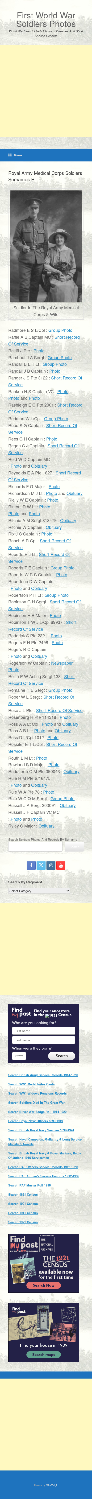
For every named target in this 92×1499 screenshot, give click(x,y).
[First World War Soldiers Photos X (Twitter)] (41, 865)
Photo (39, 350)
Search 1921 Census (23, 1222)
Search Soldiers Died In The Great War (36, 1102)
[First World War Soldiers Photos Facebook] (31, 865)
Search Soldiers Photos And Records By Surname (42, 839)
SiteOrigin (52, 1485)
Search (74, 846)
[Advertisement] (46, 91)
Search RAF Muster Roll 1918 (29, 1185)
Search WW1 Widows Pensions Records (37, 1093)
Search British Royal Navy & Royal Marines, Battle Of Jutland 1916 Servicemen (44, 1155)
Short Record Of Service (59, 710)
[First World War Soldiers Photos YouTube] (60, 865)
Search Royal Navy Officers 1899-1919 (35, 1121)
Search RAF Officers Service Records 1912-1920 (43, 1167)
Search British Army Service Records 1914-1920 (43, 1075)
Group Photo (60, 330)
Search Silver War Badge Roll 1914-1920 (37, 1111)
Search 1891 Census (23, 1194)
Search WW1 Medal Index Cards (31, 1084)
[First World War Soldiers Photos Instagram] (50, 865)
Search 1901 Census (23, 1203)
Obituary (39, 466)
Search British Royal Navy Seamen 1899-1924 (41, 1130)
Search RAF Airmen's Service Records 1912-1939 (43, 1176)
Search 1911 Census (23, 1213)
